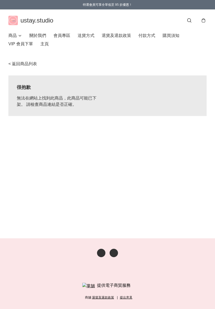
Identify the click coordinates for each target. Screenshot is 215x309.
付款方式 (146, 35)
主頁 (44, 44)
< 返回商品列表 (22, 64)
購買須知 (171, 35)
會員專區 (61, 35)
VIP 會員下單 (20, 44)
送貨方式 (86, 35)
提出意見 (126, 297)
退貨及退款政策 (116, 35)
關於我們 (37, 35)
